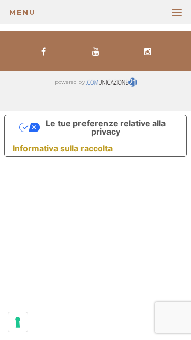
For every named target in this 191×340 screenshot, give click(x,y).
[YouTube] (95, 51)
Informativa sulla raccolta (63, 148)
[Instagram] (148, 51)
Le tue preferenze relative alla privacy (106, 127)
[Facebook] (43, 51)
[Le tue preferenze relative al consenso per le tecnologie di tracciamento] (18, 322)
